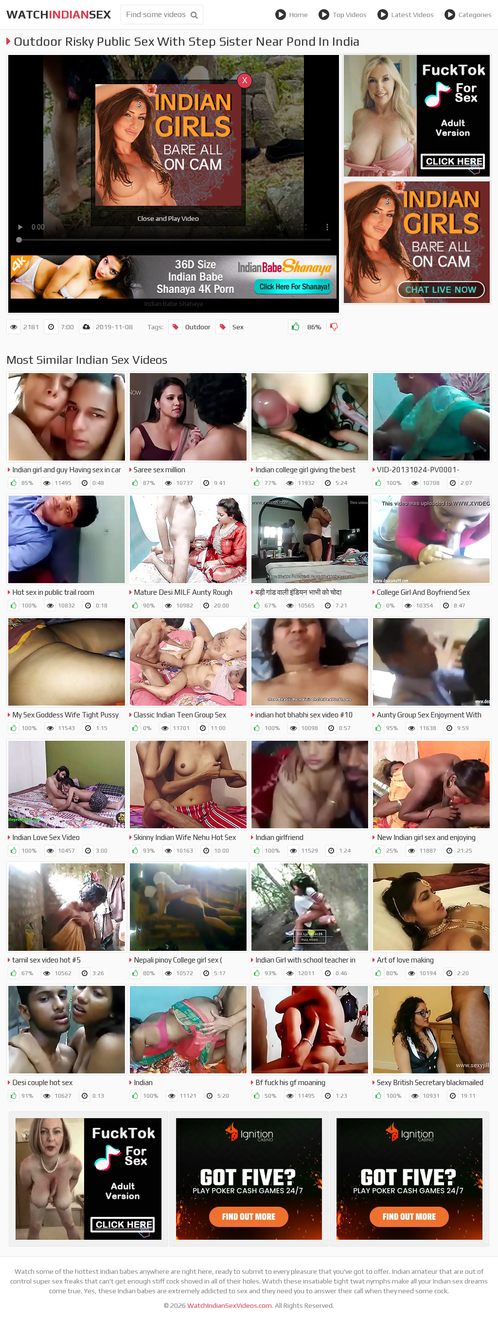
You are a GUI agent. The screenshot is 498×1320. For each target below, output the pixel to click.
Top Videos (350, 14)
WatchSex (58, 14)
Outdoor (198, 327)
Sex (238, 327)
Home (298, 14)
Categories (475, 14)
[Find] (194, 14)
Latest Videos (412, 14)
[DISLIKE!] (333, 327)
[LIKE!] (295, 327)
